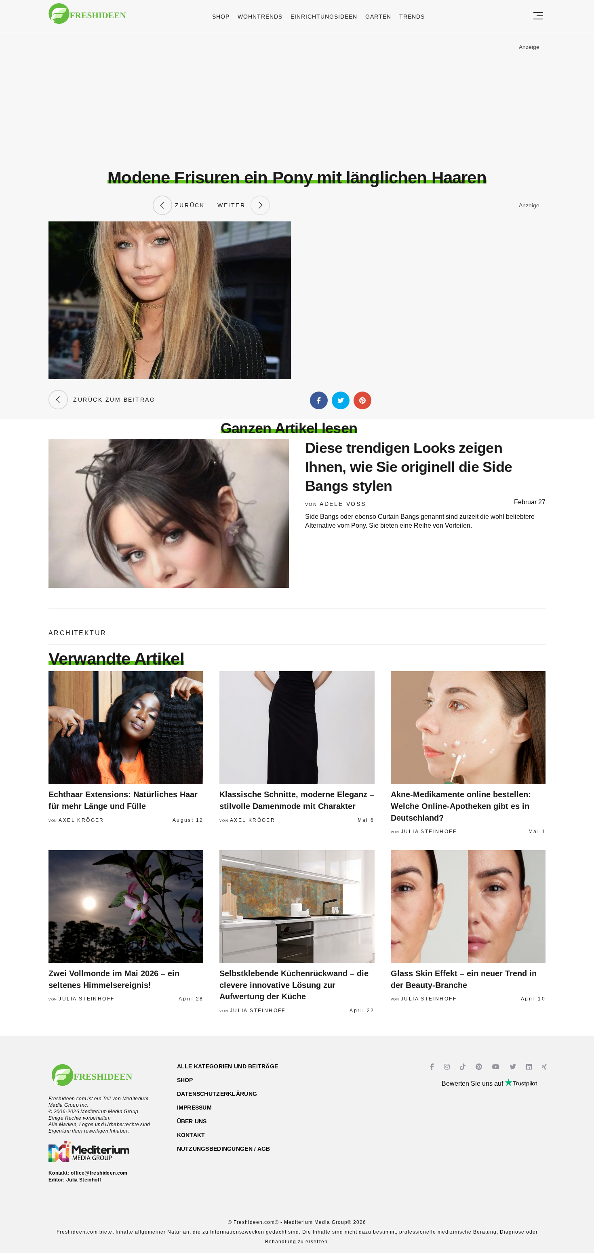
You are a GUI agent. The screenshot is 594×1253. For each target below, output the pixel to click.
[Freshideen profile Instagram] (448, 1066)
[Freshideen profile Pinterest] (480, 1066)
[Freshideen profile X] (514, 1066)
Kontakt (191, 1135)
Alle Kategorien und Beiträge (227, 1066)
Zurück (188, 205)
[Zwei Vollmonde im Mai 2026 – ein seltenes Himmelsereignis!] (125, 906)
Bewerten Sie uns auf (473, 1083)
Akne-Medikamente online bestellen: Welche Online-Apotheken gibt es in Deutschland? (461, 806)
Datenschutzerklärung (217, 1094)
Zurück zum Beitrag (111, 399)
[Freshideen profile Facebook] (433, 1066)
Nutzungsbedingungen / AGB (223, 1149)
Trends (412, 16)
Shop (221, 16)
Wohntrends (260, 16)
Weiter (234, 205)
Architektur (77, 633)
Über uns (192, 1121)
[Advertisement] (297, 100)
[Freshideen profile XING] (545, 1066)
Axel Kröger (81, 820)
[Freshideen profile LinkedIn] (530, 1066)
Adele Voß (343, 504)
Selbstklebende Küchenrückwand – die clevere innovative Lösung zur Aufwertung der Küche (294, 985)
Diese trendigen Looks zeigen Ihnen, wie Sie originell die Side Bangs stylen (408, 467)
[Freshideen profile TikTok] (464, 1066)
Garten (378, 16)
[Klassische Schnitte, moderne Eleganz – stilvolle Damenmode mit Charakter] (296, 727)
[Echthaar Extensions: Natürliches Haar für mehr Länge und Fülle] (125, 727)
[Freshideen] (87, 17)
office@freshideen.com (99, 1173)
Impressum (194, 1107)
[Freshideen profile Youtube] (496, 1066)
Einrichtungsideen (324, 16)
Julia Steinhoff (429, 831)
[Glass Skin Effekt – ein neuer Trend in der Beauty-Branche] (468, 906)
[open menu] (538, 16)
